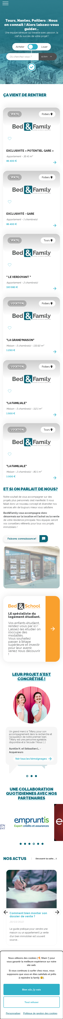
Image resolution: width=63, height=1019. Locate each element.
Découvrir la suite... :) (46, 858)
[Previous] (5, 912)
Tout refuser (31, 1002)
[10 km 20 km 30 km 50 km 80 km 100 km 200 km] (48, 56)
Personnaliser (13, 1013)
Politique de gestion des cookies (40, 1013)
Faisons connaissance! (22, 538)
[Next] (57, 912)
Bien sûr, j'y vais (31, 989)
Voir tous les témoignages (31, 755)
